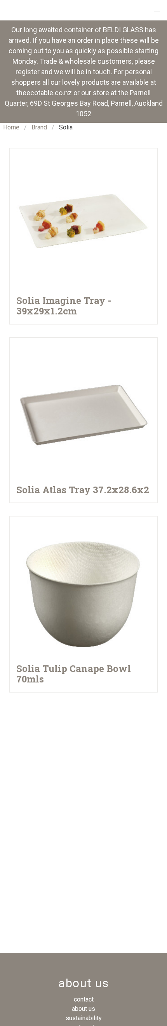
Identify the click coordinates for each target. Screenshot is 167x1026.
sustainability (84, 1018)
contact (84, 999)
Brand (39, 127)
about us (83, 1008)
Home (11, 127)
